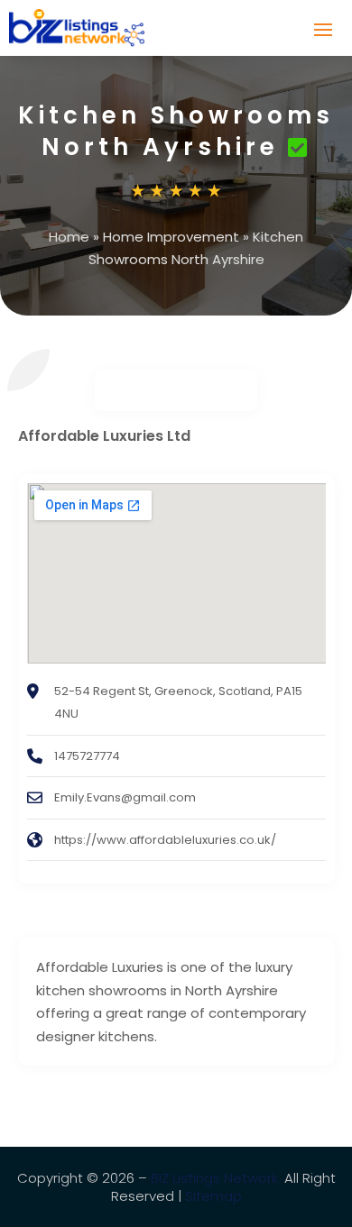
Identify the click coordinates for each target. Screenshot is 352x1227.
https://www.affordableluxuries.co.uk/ (165, 839)
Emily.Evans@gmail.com (125, 797)
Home (69, 236)
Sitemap (213, 1195)
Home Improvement (171, 236)
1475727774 (87, 756)
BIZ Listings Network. (216, 1177)
